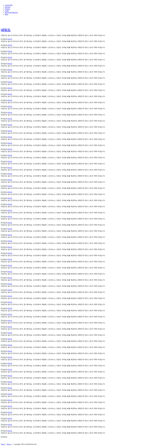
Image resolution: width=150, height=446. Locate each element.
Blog (6, 14)
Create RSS (8, 5)
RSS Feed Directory (11, 12)
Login (7, 11)
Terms (3, 444)
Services (7, 7)
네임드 (6, 30)
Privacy (9, 444)
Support (7, 9)
